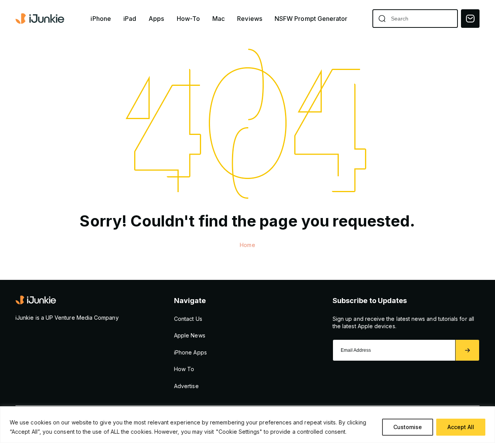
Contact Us (188, 318)
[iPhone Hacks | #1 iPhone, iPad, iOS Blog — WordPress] (40, 18)
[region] (247, 424)
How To (184, 369)
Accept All (460, 427)
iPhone (100, 18)
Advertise (186, 386)
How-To (188, 18)
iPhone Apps (190, 352)
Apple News (189, 335)
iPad (129, 18)
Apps (156, 18)
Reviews (249, 18)
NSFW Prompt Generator (311, 18)
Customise (407, 427)
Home (247, 245)
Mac (218, 18)
